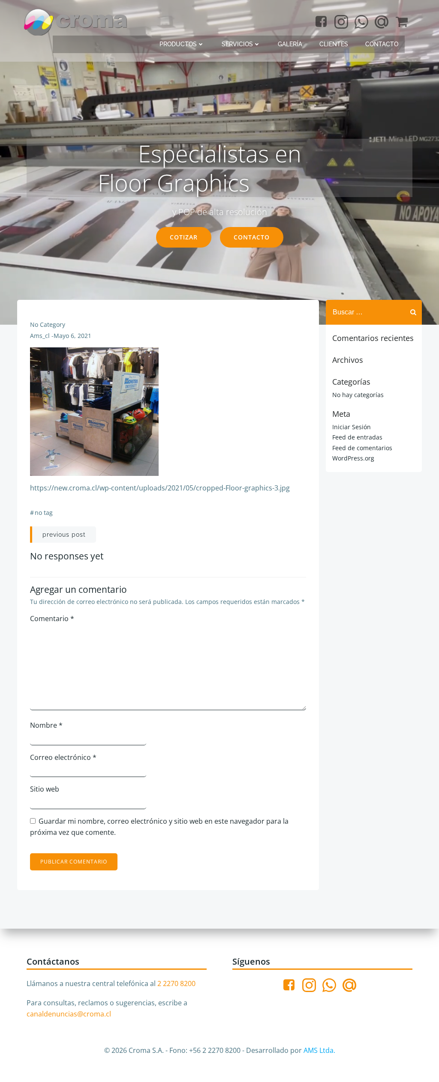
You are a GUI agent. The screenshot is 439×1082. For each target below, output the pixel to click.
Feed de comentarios (362, 448)
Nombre (46, 725)
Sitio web (44, 789)
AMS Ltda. (319, 1050)
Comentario (52, 618)
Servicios (237, 44)
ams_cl (40, 336)
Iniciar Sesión (351, 427)
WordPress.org (353, 458)
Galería (290, 44)
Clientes (333, 44)
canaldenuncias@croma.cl (69, 1014)
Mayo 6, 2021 (72, 336)
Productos (178, 44)
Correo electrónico (63, 757)
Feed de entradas (357, 437)
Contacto (381, 44)
